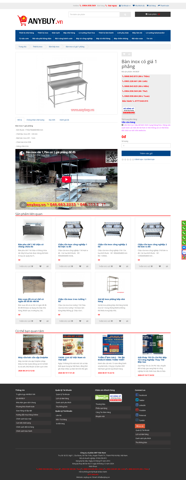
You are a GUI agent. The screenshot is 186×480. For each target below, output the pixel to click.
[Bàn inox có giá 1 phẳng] (66, 83)
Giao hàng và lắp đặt (24, 411)
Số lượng (125, 141)
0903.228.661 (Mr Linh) (135, 81)
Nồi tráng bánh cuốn (63, 38)
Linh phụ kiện (123, 33)
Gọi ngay (112, 5)
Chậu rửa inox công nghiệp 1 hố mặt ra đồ (72, 245)
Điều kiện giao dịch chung (26, 402)
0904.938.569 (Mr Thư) (135, 91)
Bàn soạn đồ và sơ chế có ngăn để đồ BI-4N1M (31, 300)
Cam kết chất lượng (23, 423)
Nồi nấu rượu (137, 38)
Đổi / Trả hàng (61, 419)
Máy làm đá (137, 33)
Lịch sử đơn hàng (62, 398)
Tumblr (142, 420)
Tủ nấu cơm (24, 38)
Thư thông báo (61, 406)
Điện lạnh (56, 33)
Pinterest (142, 415)
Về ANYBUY (20, 398)
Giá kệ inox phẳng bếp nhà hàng (111, 300)
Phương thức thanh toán (25, 406)
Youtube (142, 410)
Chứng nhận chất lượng (35, 120)
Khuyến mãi (100, 416)
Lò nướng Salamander (155, 33)
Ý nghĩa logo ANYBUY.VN (25, 394)
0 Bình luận (139, 159)
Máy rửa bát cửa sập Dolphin (33, 357)
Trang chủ (22, 47)
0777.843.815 (93, 474)
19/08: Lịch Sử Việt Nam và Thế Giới (71, 358)
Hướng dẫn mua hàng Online (27, 415)
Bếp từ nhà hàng (103, 38)
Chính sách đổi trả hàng (25, 427)
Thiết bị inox (43, 33)
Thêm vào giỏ (146, 153)
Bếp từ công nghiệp (84, 38)
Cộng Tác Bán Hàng (103, 412)
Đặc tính (52, 120)
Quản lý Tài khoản (63, 394)
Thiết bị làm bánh (106, 33)
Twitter (141, 400)
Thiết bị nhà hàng (26, 33)
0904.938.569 (89, 5)
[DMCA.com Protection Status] (102, 397)
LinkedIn (142, 405)
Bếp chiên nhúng (121, 38)
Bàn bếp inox (54, 47)
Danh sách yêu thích (63, 402)
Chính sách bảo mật (23, 419)
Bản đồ (140, 426)
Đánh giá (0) (64, 120)
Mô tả (20, 120)
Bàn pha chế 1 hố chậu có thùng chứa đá (31, 245)
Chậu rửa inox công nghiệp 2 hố (112, 245)
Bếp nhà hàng (69, 33)
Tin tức (150, 38)
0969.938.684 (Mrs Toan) (137, 96)
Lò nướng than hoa (87, 33)
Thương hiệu (100, 404)
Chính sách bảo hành (24, 431)
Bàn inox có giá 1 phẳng (75, 47)
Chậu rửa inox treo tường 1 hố (72, 300)
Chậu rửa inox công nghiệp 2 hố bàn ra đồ (152, 245)
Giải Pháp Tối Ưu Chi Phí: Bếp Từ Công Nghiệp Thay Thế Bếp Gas (152, 359)
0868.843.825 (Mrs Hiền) (136, 86)
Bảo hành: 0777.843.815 (135, 101)
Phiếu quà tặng (101, 408)
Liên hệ (58, 415)
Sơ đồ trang (60, 423)
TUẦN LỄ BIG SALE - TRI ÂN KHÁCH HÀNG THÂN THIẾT (111, 358)
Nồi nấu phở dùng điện (41, 38)
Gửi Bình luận (149, 159)
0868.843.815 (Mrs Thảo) (137, 76)
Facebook (143, 395)
